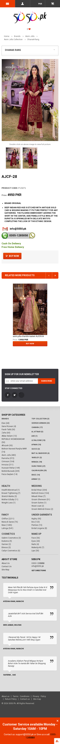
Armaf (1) (36, 479)
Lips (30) (35, 551)
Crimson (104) (8, 461)
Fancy (5, 514)
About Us (6, 563)
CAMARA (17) (37, 427)
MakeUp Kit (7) (38, 547)
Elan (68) (5, 423)
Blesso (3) (6, 547)
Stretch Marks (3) (9, 496)
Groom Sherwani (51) (41, 499)
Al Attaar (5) (37, 432)
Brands (17, 36)
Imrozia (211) (7, 465)
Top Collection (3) (40, 419)
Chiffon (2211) (8, 519)
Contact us (25, 699)
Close (57, 721)
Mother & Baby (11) (10, 499)
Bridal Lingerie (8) (39, 528)
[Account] (22, 3)
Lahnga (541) (7, 528)
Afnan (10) (36, 445)
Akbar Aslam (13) (9, 436)
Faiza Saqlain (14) (9, 474)
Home (6, 36)
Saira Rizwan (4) (9, 426)
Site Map (5, 570)
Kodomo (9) (7, 541)
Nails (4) (35, 544)
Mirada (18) (37, 462)
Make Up (36, 534)
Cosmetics (8, 534)
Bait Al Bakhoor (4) (40, 453)
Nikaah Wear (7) (39, 496)
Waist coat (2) (38, 506)
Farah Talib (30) (8, 429)
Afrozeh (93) (7, 445)
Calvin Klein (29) (39, 470)
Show (55, 49)
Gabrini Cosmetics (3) (11, 538)
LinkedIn (21, 395)
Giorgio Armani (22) (41, 423)
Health (6, 486)
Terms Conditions (21, 696)
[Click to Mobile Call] (5, 235)
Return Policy (11, 699)
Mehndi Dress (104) (40, 493)
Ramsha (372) (8, 458)
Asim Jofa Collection (13, 39)
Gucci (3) (36, 449)
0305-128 (18, 235)
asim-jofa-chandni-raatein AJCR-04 (28, 336)
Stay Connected (13, 388)
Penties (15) (37, 525)
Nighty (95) (36, 519)
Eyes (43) (36, 541)
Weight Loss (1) (9, 503)
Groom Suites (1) (39, 503)
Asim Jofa (29, 36)
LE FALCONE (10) (38, 440)
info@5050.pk (18, 228)
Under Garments (42, 514)
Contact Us (7, 566)
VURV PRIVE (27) (38, 466)
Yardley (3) (37, 458)
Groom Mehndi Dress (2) (42, 509)
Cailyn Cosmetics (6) (11, 551)
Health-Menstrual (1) (11, 490)
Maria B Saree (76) (10, 522)
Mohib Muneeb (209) (11, 471)
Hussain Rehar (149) (11, 468)
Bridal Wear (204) (39, 490)
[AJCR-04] (30, 309)
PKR (40, 4)
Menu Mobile (7, 3)
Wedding (37, 486)
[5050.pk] (30, 14)
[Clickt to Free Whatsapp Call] (32, 235)
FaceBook (8, 395)
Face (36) (36, 538)
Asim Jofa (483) (9, 455)
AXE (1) (34, 436)
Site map (37, 699)
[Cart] (52, 3)
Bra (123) (36, 522)
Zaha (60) (6, 433)
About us (5, 696)
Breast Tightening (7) (11, 493)
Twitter (14, 395)
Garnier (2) (6, 544)
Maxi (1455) (7, 525)
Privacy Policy (39, 696)
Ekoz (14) (36, 475)
